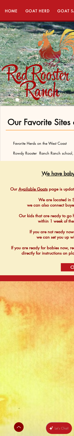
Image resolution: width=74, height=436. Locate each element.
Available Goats (33, 189)
